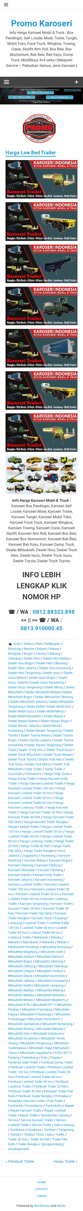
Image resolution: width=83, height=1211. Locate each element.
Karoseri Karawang (48, 879)
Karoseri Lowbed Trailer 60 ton (37, 894)
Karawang (48, 855)
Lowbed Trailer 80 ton (45, 932)
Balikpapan (52, 644)
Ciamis (40, 653)
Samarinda (49, 1115)
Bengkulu (14, 653)
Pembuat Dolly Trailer (23, 1062)
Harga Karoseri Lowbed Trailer (41, 783)
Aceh (17, 644)
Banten (29, 649)
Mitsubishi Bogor (20, 961)
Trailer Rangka (28, 1144)
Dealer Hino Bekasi (56, 658)
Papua (55, 1057)
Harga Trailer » (65, 1161)
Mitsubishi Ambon (21, 956)
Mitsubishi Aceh (52, 952)
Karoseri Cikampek (21, 870)
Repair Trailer (29, 1115)
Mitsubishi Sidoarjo (50, 1029)
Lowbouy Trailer (19, 937)
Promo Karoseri (41, 23)
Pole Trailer (55, 1101)
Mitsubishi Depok (20, 976)
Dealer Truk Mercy (38, 764)
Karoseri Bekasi (35, 860)
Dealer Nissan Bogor (55, 721)
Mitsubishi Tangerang (35, 1043)
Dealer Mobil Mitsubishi (24, 716)
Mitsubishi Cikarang (52, 966)
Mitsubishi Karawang (53, 980)
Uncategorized (18, 1149)
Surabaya (34, 1130)
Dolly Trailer (34, 769)
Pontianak (15, 1105)
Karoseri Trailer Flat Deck (34, 913)
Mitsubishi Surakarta (23, 1038)
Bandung (14, 649)
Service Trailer (41, 1125)
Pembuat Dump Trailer (57, 1062)
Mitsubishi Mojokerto (51, 1000)
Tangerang (66, 1130)
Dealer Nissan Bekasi (23, 721)
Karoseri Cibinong (20, 865)
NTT (67, 1053)
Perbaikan (62, 1096)
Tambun (50, 1130)
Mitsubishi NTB (19, 1004)
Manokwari (31, 942)
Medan (62, 942)
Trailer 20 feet (17, 1139)
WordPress (42, 1206)
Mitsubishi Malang (50, 990)
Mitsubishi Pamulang (37, 1009)
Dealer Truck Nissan (58, 754)
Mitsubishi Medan (20, 1000)
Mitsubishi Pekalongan (36, 1014)
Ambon (28, 644)
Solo (57, 1125)
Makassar (41, 937)
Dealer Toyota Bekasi (35, 735)
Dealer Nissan (53, 716)
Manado (14, 942)
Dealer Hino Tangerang (24, 673)
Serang (64, 1115)
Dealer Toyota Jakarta (35, 740)
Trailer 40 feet (40, 1139)
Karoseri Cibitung (48, 865)
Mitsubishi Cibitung (22, 966)
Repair (69, 1105)
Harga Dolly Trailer (57, 774)
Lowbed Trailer (35, 923)
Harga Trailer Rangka (39, 851)
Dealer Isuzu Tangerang (25, 687)
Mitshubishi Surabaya (23, 947)
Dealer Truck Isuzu (59, 750)
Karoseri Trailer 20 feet (24, 908)
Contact (41, 1189)
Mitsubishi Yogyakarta (36, 1053)
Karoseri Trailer (61, 904)
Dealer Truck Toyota (22, 759)
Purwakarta (34, 1105)
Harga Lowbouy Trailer (36, 841)
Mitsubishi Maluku (21, 995)
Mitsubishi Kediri (20, 985)
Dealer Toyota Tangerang (44, 745)
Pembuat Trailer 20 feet (50, 1086)
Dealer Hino (32, 658)
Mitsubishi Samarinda (23, 1024)
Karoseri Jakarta (20, 879)
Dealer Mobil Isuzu (21, 711)
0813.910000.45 (41, 628)
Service (13, 1120)
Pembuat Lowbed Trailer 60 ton (38, 1077)
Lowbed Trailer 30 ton (37, 928)
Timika (28, 1134)
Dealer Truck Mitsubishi (24, 754)
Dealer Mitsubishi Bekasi (43, 692)
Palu (44, 1057)
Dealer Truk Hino (50, 759)
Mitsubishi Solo (19, 1033)
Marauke (48, 942)
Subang (68, 1125)
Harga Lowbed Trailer (23, 827)
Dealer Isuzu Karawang (47, 682)
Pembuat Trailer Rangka (35, 1096)
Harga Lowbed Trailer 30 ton (42, 831)
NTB (58, 1053)
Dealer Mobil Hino (59, 706)
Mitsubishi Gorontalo (50, 976)
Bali (39, 644)
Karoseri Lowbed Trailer (25, 884)
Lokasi (41, 1196)
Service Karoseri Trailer (37, 1120)
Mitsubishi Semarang (57, 1024)
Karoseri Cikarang (50, 870)
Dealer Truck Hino (31, 750)
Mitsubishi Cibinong (49, 961)
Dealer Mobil (35, 706)
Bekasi (54, 649)
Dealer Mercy (53, 687)
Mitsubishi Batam (49, 956)
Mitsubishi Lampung (49, 985)
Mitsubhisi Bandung (56, 947)
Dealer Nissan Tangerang (44, 730)
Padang (13, 1057)
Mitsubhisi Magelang (23, 952)
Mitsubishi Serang (21, 1029)
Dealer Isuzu (52, 673)
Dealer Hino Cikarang (52, 663)
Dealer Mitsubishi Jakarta (28, 702)
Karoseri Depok (19, 875)
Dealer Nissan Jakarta (24, 726)
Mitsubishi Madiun (21, 990)
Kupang (60, 918)
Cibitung (54, 653)
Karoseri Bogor (59, 860)
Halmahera (33, 774)
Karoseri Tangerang (34, 904)
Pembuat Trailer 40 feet (24, 1091)
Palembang (30, 1057)
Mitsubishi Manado (50, 995)
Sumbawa (17, 1130)
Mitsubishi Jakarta (21, 980)
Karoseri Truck (41, 918)
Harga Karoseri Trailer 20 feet (40, 812)
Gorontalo (15, 774)
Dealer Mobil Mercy (50, 711)
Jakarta (13, 855)
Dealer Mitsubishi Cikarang (54, 697)
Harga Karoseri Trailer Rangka (45, 822)
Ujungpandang (51, 1144)
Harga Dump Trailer (22, 778)
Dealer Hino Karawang (55, 668)
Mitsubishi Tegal (40, 1048)
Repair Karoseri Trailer (26, 1110)
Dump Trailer (54, 769)
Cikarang (14, 658)
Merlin (61, 1206)
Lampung (15, 923)
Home (41, 1182)
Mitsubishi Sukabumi (47, 1033)
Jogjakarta (30, 855)
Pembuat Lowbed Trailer (27, 1067)
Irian (60, 851)
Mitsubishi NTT (43, 1004)
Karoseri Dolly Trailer (47, 875)
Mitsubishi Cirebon (50, 971)
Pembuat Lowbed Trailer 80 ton (30, 1081)
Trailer (60, 1134)
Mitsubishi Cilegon (21, 971)
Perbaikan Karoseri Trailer (26, 1101)
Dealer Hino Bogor (21, 663)
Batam (42, 649)
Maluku (56, 937)
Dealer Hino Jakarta (22, 668)
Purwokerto (53, 1105)
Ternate (15, 1134)
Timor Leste (44, 1134)
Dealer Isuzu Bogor (42, 677)
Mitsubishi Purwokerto (44, 1019)
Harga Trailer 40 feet (35, 846)
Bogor (28, 653)
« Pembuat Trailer (20, 1161)
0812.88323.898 (54, 612)
